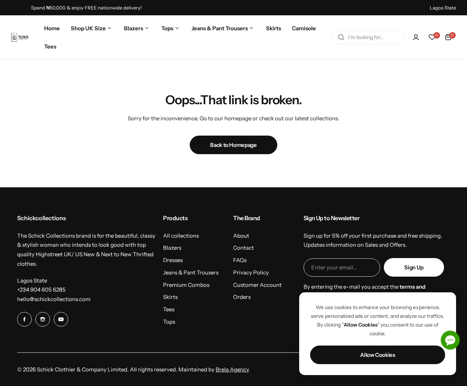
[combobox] (367, 37)
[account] (416, 37)
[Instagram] (42, 319)
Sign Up (413, 267)
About (241, 235)
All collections (181, 235)
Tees (168, 309)
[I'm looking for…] (341, 37)
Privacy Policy (251, 272)
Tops (169, 321)
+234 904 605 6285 (41, 289)
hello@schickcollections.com (53, 299)
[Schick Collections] (20, 37)
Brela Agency (232, 369)
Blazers (172, 247)
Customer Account (257, 284)
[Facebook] (24, 319)
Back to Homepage (233, 144)
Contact (243, 247)
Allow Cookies (377, 354)
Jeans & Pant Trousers (191, 272)
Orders (242, 296)
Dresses (173, 260)
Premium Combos (186, 284)
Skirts (170, 296)
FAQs (240, 260)
